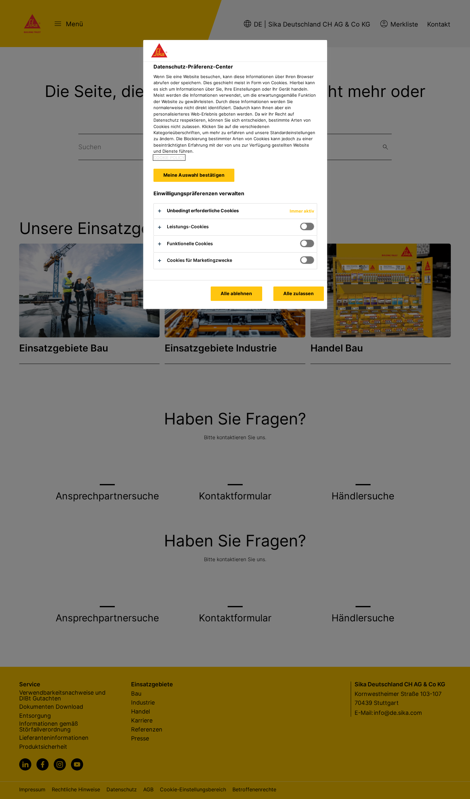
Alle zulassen (298, 293)
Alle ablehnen (236, 293)
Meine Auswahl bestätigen (193, 175)
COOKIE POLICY (169, 157)
